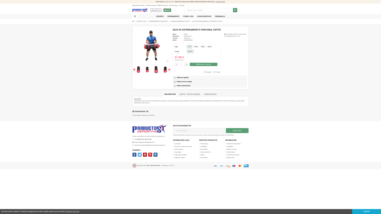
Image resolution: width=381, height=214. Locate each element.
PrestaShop (171, 165)
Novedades (204, 146)
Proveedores (204, 157)
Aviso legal (177, 143)
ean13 (175, 40)
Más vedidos (204, 149)
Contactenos (174, 5)
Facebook (134, 155)
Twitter (140, 155)
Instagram (155, 155)
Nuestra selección (206, 152)
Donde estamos (151, 5)
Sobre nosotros (163, 5)
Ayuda (181, 5)
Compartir (209, 72)
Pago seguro (177, 152)
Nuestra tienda (231, 152)
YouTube (145, 155)
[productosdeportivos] (140, 10)
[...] (164, 136)
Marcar (202, 155)
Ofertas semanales (138, 5)
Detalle (238, 36)
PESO (176, 47)
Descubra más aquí (72, 211)
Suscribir (238, 131)
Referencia (176, 36)
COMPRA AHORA (220, 1)
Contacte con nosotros (233, 155)
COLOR (177, 51)
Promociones (204, 143)
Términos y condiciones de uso (183, 146)
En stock (175, 38)
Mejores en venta (231, 149)
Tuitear (218, 72)
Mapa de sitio (230, 157)
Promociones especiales (234, 143)
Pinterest (150, 155)
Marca (174, 34)
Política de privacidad (180, 155)
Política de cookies (179, 157)
